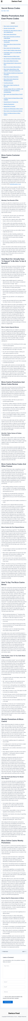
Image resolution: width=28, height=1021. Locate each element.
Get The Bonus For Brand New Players (12, 58)
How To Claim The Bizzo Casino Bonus (12, 50)
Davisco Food (14, 1013)
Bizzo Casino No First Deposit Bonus (12, 48)
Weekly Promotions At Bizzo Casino (12, 56)
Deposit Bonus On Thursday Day (11, 102)
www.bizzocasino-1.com (15, 184)
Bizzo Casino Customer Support (11, 26)
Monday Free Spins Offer (9, 28)
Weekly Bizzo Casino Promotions (11, 76)
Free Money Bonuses (8, 83)
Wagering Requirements (9, 104)
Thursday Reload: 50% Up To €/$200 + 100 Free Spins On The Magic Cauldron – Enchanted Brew (13, 90)
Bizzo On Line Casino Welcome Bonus (12, 67)
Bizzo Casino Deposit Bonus (10, 34)
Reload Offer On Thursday (9, 106)
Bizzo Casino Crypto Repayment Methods (13, 111)
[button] (1, 1)
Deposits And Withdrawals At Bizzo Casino (13, 108)
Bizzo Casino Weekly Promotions (11, 60)
